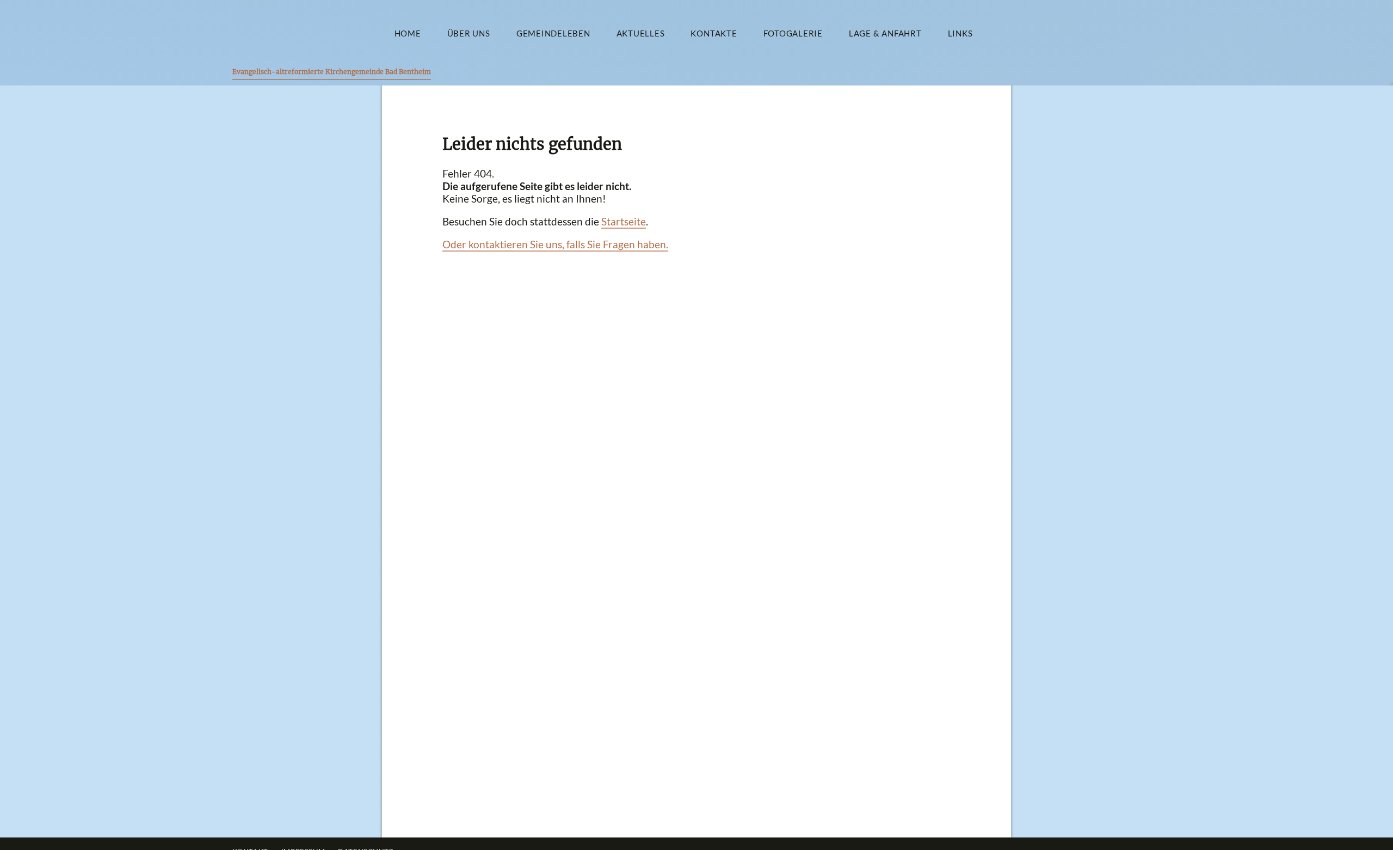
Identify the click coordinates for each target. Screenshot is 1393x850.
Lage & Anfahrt (885, 33)
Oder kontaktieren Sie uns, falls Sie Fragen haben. (555, 244)
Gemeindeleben (553, 33)
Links (960, 33)
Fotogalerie (793, 33)
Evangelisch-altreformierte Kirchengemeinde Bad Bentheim (331, 72)
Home (408, 33)
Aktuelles (641, 33)
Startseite (623, 221)
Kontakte (714, 33)
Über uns (468, 33)
